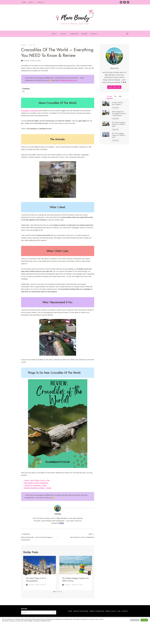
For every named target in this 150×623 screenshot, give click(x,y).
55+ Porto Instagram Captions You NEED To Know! (119, 135)
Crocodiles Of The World (29, 110)
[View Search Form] (127, 34)
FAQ (119, 611)
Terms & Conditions (96, 611)
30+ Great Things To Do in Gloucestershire (36, 579)
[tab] (54, 591)
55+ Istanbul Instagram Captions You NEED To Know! (119, 124)
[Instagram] (121, 2)
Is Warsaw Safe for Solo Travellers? (117, 104)
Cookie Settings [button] (135, 620)
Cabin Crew (74, 34)
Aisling (27, 61)
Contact (125, 611)
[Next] (89, 573)
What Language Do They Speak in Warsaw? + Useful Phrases (119, 113)
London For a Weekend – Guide (35, 485)
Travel (30, 45)
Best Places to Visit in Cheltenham (36, 483)
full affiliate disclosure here (67, 80)
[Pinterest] (124, 2)
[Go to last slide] (26, 573)
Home (24, 2)
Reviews (84, 34)
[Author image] (22, 60)
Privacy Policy (111, 611)
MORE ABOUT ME (114, 87)
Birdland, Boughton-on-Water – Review (37, 488)
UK (34, 45)
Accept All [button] (144, 620)
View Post (116, 108)
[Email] (128, 2)
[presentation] (39, 565)
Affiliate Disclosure (80, 611)
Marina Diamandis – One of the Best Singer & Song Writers (37, 537)
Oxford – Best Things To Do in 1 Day (37, 480)
